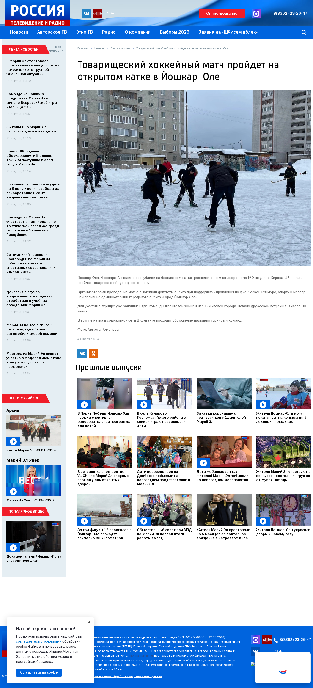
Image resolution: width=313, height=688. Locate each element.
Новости (99, 48)
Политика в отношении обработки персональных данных (119, 676)
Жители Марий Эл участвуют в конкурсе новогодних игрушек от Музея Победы (283, 476)
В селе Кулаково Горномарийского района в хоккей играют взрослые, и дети (161, 420)
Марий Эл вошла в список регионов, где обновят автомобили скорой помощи (31, 330)
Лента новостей (120, 48)
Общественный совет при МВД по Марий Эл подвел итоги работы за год (164, 534)
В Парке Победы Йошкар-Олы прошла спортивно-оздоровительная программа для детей (103, 420)
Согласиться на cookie (39, 672)
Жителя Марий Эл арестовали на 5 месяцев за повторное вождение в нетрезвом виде (223, 534)
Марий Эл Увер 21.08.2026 (30, 500)
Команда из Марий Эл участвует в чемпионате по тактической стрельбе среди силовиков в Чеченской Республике (32, 226)
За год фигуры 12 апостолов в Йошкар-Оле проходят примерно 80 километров (104, 534)
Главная (82, 48)
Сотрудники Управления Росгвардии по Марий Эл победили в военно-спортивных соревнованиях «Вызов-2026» (30, 263)
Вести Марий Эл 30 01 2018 (31, 450)
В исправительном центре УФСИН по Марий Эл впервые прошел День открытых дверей (103, 478)
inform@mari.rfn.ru (141, 656)
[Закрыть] (89, 622)
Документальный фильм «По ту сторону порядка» (33, 558)
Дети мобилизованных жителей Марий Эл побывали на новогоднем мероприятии (222, 476)
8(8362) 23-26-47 (290, 13)
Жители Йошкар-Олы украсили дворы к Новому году (283, 532)
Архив (12, 410)
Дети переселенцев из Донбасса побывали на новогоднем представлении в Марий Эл (163, 478)
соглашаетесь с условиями (38, 641)
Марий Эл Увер (22, 460)
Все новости (55, 48)
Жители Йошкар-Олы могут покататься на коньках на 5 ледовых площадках (281, 418)
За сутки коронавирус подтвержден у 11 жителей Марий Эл (221, 418)
